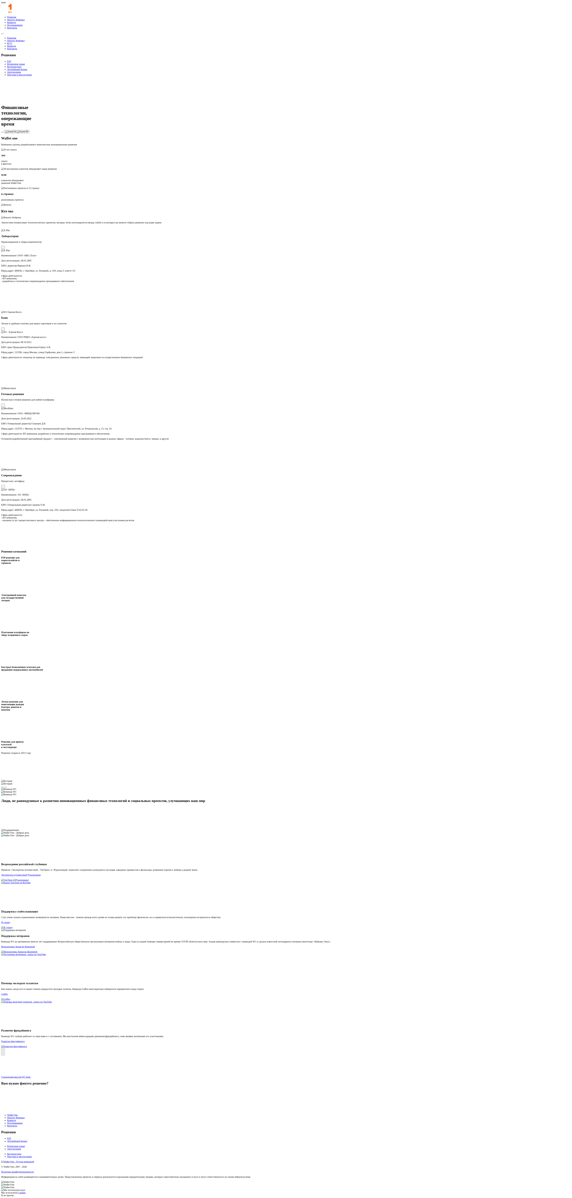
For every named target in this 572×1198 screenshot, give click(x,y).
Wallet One (12, 1115)
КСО (9, 43)
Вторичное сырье (16, 64)
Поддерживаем (14, 25)
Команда (11, 22)
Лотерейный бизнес (17, 69)
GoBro (4, 994)
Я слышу (5, 922)
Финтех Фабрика (16, 19)
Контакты (12, 28)
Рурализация (34, 875)
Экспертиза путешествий (14, 875)
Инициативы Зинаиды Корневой (18, 946)
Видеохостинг (14, 66)
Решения (11, 17)
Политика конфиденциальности (17, 1172)
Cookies (22, 1192)
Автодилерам (14, 72)
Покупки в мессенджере (19, 75)
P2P (9, 61)
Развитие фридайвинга (13, 1041)
